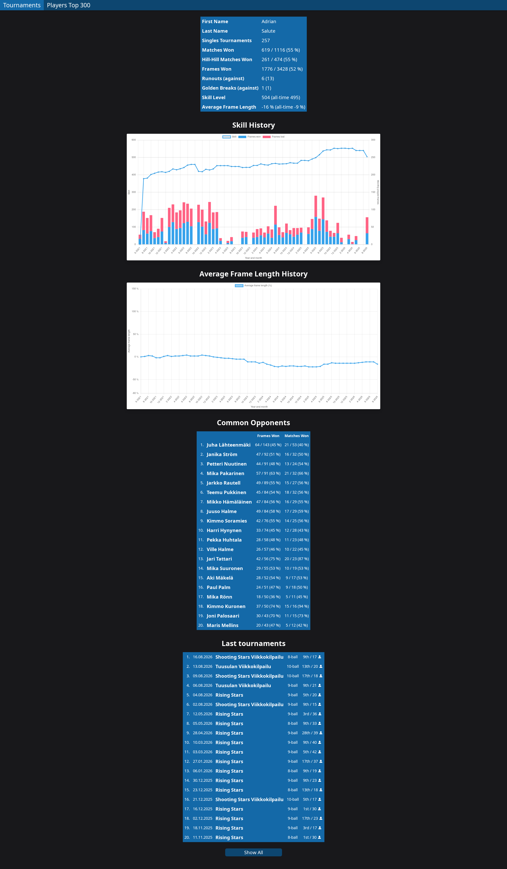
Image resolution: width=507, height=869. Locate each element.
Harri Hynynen (224, 530)
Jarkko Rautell (223, 482)
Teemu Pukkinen (226, 492)
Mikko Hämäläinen (229, 501)
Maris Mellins (222, 625)
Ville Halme (220, 549)
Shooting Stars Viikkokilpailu (249, 657)
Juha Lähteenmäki (229, 444)
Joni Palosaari (223, 615)
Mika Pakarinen (225, 473)
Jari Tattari (219, 558)
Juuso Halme (222, 511)
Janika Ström (222, 454)
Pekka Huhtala (224, 539)
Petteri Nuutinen (227, 463)
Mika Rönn (219, 596)
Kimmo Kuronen (226, 606)
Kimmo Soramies (227, 520)
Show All (253, 852)
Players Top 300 (68, 5)
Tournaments (22, 5)
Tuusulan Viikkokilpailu (243, 666)
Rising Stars (229, 695)
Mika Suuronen (225, 568)
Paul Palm (219, 587)
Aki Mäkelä (220, 577)
